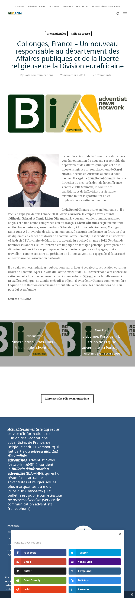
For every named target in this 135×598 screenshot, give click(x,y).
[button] (125, 13)
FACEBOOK (14, 526)
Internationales (56, 33)
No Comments (101, 75)
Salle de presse (80, 33)
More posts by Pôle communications (67, 398)
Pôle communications (38, 75)
